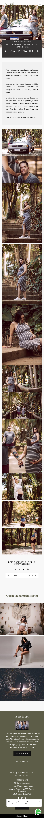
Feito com (22, 816)
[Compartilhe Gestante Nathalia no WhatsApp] (19, 569)
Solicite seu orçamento (22, 575)
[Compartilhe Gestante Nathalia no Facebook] (15, 569)
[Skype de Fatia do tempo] (25, 798)
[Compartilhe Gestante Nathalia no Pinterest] (28, 569)
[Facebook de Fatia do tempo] (18, 798)
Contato (22, 807)
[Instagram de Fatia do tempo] (22, 798)
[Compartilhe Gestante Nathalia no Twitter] (24, 569)
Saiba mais (22, 753)
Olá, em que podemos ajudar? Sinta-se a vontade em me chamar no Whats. (20, 803)
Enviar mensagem (23, 783)
